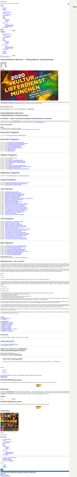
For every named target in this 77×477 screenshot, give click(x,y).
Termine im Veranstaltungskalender (11, 344)
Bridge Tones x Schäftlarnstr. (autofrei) (15, 147)
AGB (6, 23)
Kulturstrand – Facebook (6, 329)
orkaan (35, 375)
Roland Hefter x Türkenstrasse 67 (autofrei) (13, 212)
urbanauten (39, 375)
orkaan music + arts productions (8, 331)
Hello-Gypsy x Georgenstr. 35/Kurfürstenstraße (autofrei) (16, 208)
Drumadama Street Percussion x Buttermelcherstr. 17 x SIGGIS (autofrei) (19, 198)
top (9, 56)
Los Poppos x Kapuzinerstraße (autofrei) (16, 142)
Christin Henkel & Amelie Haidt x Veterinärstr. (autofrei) (16, 206)
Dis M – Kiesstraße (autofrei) (10, 213)
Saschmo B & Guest (12, 149)
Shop (4, 22)
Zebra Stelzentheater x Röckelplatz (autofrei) (13, 201)
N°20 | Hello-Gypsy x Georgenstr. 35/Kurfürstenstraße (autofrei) (17, 233)
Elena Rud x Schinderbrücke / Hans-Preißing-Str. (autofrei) (19, 166)
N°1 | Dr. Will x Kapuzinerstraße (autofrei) (13, 254)
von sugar (2, 68)
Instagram (5, 9)
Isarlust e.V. (15, 375)
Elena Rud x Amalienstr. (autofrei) (11, 200)
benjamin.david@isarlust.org (15, 299)
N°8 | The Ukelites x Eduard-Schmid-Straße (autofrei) (15, 246)
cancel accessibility (5, 474)
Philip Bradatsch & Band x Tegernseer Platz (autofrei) (15, 226)
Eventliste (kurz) (8, 14)
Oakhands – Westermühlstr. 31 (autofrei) (12, 223)
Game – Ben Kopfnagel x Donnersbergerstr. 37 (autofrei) (16, 230)
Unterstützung (5, 27)
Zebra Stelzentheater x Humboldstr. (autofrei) (16, 162)
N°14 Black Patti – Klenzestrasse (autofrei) (13, 231)
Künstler (27, 375)
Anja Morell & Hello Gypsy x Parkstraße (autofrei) (14, 211)
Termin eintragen (6, 15)
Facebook (5, 7)
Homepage (13, 337)
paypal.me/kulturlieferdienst (39, 122)
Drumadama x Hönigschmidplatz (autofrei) (16, 144)
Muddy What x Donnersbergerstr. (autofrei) (13, 192)
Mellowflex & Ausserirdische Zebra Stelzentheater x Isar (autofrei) (17, 229)
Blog (1, 56)
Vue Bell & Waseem (12, 148)
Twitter (4, 8)
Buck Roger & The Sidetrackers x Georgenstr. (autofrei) (15, 183)
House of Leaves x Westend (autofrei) (12, 197)
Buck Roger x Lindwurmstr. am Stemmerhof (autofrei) (18, 168)
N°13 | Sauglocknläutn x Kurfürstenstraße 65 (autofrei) (15, 210)
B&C (2, 472)
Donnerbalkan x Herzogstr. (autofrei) (12, 191)
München (31, 375)
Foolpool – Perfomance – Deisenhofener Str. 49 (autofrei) (16, 225)
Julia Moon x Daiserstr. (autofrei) (14, 167)
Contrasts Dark (6, 472)
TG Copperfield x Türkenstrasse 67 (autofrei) (13, 236)
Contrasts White (13, 472)
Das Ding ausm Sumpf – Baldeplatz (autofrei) (13, 224)
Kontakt (4, 18)
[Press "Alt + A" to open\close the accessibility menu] (1, 470)
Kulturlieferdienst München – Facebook (9, 328)
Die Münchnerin (3, 1)
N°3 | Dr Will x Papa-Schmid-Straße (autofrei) (13, 252)
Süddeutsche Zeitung (6, 318)
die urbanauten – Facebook (7, 324)
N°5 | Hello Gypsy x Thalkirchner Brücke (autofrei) (15, 250)
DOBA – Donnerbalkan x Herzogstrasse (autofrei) (14, 205)
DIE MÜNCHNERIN (18, 355)
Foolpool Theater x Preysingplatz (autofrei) (13, 184)
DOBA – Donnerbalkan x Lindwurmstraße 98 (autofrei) (15, 235)
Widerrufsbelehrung (9, 26)
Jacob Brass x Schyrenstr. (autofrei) (11, 202)
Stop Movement (20, 472)
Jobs (4, 16)
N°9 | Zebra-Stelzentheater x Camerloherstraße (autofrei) (15, 245)
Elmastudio (12, 460)
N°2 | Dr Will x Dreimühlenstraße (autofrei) (13, 253)
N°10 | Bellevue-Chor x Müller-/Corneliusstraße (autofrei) (16, 238)
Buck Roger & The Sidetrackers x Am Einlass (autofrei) (15, 204)
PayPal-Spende (31, 109)
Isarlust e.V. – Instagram (6, 327)
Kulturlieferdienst (21, 375)
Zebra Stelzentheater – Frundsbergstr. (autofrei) (14, 221)
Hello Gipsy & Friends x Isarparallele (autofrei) (17, 135)
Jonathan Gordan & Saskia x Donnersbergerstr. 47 (14, 195)
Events (4, 13)
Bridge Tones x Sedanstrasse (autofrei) (15, 160)
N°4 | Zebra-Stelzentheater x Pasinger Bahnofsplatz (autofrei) (16, 251)
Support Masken (5, 345)
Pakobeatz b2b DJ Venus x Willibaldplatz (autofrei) (18, 143)
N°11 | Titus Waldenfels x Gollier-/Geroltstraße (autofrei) (16, 237)
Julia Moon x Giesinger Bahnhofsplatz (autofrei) (14, 199)
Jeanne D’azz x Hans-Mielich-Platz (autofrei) (16, 161)
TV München (4, 319)
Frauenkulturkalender (7, 12)
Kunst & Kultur (6, 56)
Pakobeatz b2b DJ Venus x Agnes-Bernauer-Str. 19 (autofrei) (16, 203)
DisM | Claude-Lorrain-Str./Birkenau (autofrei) (17, 165)
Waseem (9, 164)
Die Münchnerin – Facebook (7, 323)
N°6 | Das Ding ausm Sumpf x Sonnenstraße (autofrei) (15, 249)
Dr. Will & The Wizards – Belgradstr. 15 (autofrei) (14, 214)
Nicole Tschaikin (11, 150)
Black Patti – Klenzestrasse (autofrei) (12, 222)
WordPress (10, 459)
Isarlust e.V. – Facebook (6, 325)
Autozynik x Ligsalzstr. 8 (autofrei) (11, 228)
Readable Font (26, 472)
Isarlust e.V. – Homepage (6, 326)
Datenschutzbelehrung (9, 25)
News (4, 17)
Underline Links (32, 472)
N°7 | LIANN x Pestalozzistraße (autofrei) (13, 247)
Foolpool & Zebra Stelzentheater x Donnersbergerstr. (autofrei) (17, 182)
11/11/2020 (2, 69)
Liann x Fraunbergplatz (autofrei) (14, 146)
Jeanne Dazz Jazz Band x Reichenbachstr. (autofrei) (15, 193)
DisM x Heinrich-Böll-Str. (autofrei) (15, 145)
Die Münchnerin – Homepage (7, 322)
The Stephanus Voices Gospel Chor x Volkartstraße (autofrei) (16, 209)
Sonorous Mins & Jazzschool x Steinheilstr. (13, 196)
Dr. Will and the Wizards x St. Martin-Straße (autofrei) (18, 175)
